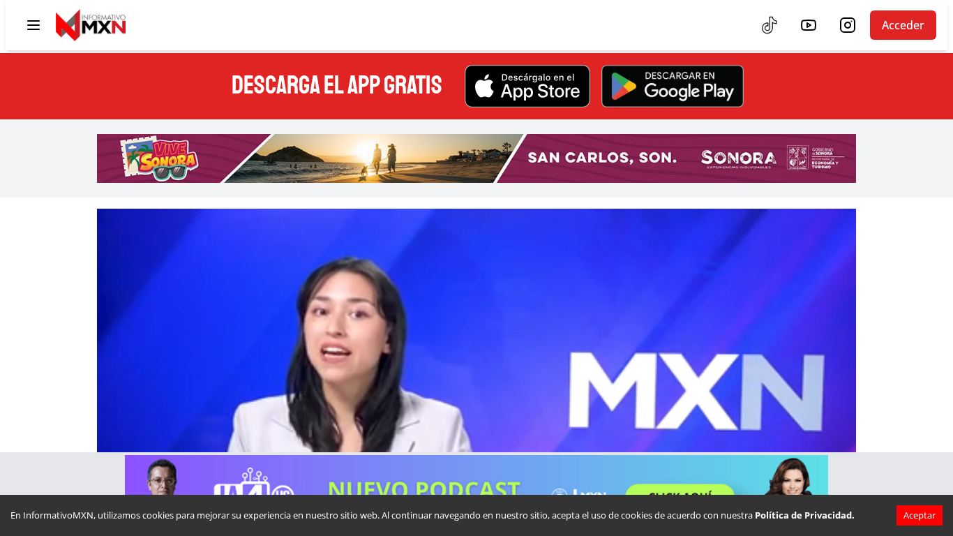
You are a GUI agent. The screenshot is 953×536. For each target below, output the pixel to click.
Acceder (903, 25)
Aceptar (919, 515)
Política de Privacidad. (805, 515)
